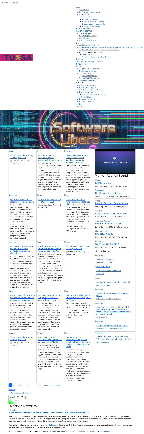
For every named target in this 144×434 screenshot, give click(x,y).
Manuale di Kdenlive (105, 259)
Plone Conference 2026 (108, 223)
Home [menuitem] (78, 7)
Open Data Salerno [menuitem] (86, 33)
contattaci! (107, 431)
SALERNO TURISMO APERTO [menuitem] (89, 45)
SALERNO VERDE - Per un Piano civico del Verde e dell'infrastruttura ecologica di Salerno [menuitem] (111, 47)
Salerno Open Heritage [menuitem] (87, 40)
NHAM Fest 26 (103, 183)
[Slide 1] (68, 146)
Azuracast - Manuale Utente (108, 270)
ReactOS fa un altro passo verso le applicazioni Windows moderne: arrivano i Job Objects (77, 159)
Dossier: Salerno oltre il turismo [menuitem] (93, 94)
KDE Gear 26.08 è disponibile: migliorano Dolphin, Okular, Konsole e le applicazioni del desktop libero (78, 342)
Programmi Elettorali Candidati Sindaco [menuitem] (96, 57)
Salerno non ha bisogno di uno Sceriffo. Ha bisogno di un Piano (78, 297)
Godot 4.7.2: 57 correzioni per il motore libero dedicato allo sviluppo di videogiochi (21, 250)
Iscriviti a (12, 390)
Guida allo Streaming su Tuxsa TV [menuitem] (91, 62)
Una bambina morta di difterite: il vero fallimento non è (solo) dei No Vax (49, 248)
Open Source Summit (107, 243)
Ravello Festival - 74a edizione (111, 203)
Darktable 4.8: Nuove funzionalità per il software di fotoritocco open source (78, 202)
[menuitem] (84, 10)
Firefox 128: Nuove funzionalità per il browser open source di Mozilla (50, 339)
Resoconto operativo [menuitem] (89, 76)
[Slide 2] (72, 146)
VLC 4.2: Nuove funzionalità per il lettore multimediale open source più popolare (22, 297)
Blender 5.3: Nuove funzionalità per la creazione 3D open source (50, 157)
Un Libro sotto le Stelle (107, 193)
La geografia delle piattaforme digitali (113, 282)
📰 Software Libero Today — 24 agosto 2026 (21, 156)
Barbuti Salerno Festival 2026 (111, 213)
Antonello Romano (103, 285)
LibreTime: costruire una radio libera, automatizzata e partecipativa (22, 202)
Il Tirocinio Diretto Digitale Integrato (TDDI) (112, 294)
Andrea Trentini (102, 329)
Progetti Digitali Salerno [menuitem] (87, 36)
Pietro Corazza (101, 317)
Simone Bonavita (102, 342)
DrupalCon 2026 (104, 233)
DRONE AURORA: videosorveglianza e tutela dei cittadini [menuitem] (99, 50)
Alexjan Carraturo (115, 329)
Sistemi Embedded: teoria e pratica (112, 325)
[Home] (16, 58)
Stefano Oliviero (115, 299)
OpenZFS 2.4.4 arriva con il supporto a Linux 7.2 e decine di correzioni (50, 297)
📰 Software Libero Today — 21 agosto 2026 (21, 338)
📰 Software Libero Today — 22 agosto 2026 (77, 247)
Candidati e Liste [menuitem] (88, 54)
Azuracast (100, 274)
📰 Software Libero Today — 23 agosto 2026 (49, 200)
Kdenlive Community (104, 262)
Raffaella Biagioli (102, 299)
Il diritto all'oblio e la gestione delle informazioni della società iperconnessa (114, 337)
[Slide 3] (75, 146)
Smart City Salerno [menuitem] (85, 38)
